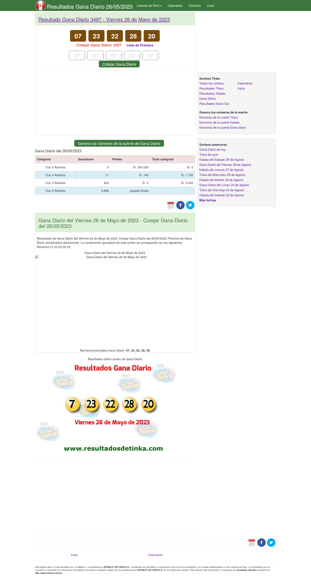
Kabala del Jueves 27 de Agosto (221, 169)
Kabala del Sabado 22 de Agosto (221, 195)
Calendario (175, 5)
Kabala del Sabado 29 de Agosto (221, 159)
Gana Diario (207, 98)
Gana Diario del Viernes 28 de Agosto (225, 164)
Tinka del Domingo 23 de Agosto (221, 190)
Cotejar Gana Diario (119, 64)
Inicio (210, 5)
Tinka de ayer (208, 154)
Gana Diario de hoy (212, 149)
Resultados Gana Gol (214, 103)
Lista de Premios (140, 45)
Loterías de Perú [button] (148, 5)
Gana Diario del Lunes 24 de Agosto (224, 185)
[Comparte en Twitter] (190, 205)
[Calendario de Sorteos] (170, 205)
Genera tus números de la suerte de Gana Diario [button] (119, 143)
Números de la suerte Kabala (219, 122)
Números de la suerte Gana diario (222, 127)
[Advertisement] (115, 104)
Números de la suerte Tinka (218, 117)
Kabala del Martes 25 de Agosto (221, 179)
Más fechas (207, 200)
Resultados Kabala (212, 93)
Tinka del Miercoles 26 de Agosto (222, 174)
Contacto (195, 5)
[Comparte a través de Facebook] (180, 205)
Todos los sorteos (211, 83)
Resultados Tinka (211, 88)
